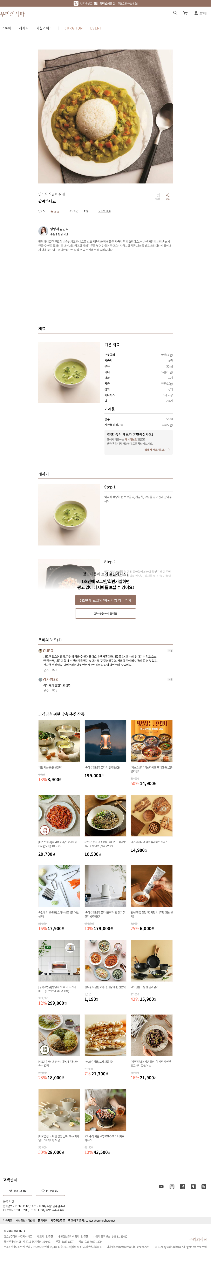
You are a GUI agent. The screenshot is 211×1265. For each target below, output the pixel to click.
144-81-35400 (119, 1236)
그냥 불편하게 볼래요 (105, 613)
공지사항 (42, 1220)
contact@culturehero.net (100, 1220)
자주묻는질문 (58, 1220)
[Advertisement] (105, 288)
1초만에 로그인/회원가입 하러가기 (105, 600)
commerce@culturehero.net (132, 1247)
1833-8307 (20, 1191)
